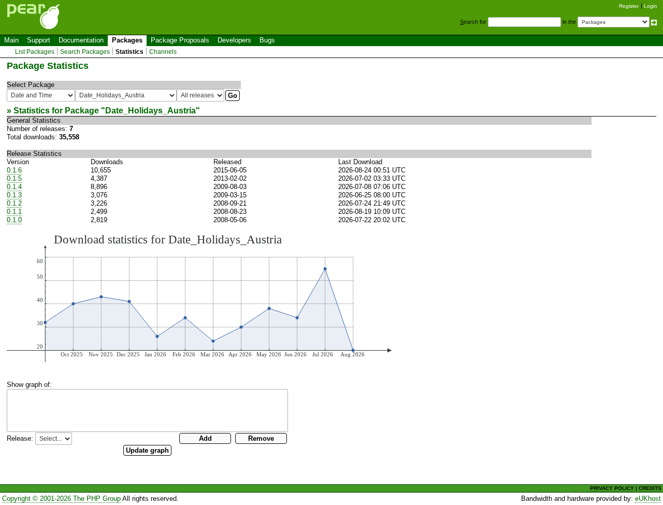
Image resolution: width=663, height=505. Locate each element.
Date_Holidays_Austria (150, 110)
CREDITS (650, 488)
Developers (234, 40)
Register (629, 6)
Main (11, 40)
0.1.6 (14, 170)
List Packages (34, 51)
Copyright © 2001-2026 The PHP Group (61, 498)
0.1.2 (14, 203)
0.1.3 (14, 195)
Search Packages (85, 51)
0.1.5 (14, 178)
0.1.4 (14, 187)
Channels (163, 51)
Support (38, 40)
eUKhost (648, 498)
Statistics (129, 51)
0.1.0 (14, 220)
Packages (127, 40)
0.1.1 (14, 211)
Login (650, 6)
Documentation (81, 40)
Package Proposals (180, 40)
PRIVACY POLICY (612, 488)
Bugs (267, 40)
